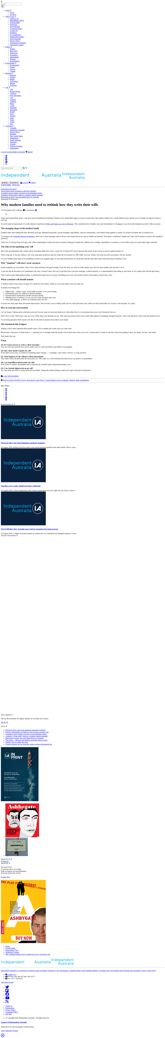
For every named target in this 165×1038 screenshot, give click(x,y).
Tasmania (13, 142)
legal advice (31, 380)
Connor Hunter (50, 380)
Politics (8, 47)
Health (12, 112)
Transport (13, 85)
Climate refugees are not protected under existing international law (28, 744)
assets (38, 380)
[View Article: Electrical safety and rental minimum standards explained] (23, 439)
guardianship (84, 380)
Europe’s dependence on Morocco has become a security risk (27, 732)
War (11, 124)
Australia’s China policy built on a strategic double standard (22, 195)
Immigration (14, 148)
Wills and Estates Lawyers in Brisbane (59, 224)
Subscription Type (11, 950)
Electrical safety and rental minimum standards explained (25, 730)
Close (3, 1031)
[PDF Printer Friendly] (36, 210)
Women (12, 116)
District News (15, 132)
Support (14, 1022)
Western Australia (16, 146)
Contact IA (14, 31)
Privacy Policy (15, 41)
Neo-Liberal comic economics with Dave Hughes (18, 191)
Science (12, 69)
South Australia (15, 140)
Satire (12, 118)
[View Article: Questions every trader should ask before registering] (23, 482)
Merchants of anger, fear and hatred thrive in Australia (20, 197)
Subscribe (4, 982)
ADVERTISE (15, 27)
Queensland (14, 138)
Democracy (14, 53)
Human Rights (15, 91)
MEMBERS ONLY (17, 21)
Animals (13, 100)
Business (8, 73)
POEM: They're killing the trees (16, 742)
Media (12, 79)
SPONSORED (13, 376)
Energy (12, 67)
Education (13, 110)
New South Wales (16, 136)
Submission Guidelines (18, 43)
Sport (12, 114)
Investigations (15, 61)
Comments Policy (16, 29)
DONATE (13, 25)
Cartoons (13, 93)
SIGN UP (4, 722)
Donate (10, 982)
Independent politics (17, 37)
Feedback (13, 33)
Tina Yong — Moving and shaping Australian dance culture (26, 740)
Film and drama (15, 96)
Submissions (9, 1008)
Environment (10, 63)
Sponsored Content (16, 45)
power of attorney (62, 380)
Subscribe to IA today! (9, 189)
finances (72, 380)
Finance (12, 77)
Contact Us (11, 974)
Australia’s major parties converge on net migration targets (21, 193)
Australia (8, 126)
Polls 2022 (13, 51)
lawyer (23, 380)
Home (7, 10)
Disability (13, 108)
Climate (12, 71)
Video (12, 120)
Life (7, 87)
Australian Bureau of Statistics (24, 236)
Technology (14, 81)
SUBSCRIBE (15, 23)
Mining (12, 83)
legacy (42, 380)
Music (12, 104)
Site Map (8, 1014)
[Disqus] (82, 623)
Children (13, 102)
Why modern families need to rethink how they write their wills (27, 954)
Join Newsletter (15, 39)
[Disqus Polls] (82, 565)
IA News (13, 14)
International (14, 57)
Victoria (12, 144)
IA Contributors (15, 35)
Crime (12, 106)
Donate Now (5, 877)
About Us (8, 1006)
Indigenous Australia (17, 130)
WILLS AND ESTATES (12, 380)
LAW (5, 376)
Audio (12, 122)
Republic (13, 134)
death (77, 380)
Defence (13, 59)
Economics (14, 55)
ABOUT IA (9, 16)
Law (11, 98)
